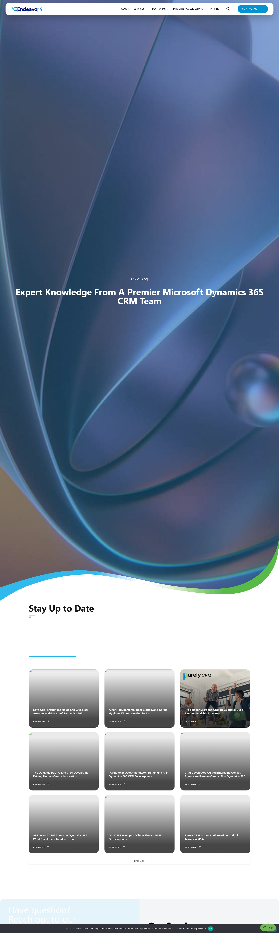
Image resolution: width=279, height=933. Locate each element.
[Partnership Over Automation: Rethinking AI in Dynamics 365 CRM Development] (139, 761)
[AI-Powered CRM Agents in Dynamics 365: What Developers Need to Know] (64, 824)
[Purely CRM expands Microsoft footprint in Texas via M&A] (215, 824)
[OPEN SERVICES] (146, 9)
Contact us (249, 9)
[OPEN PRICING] (221, 9)
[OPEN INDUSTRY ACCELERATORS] (205, 9)
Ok (210, 928)
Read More (39, 722)
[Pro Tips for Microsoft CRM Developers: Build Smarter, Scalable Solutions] (215, 698)
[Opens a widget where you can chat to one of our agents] (268, 928)
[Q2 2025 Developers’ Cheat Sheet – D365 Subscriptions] (139, 824)
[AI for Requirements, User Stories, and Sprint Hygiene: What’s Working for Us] (139, 698)
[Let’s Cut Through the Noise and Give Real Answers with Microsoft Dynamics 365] (64, 698)
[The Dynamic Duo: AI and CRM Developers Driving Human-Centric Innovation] (64, 761)
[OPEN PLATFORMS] (167, 9)
